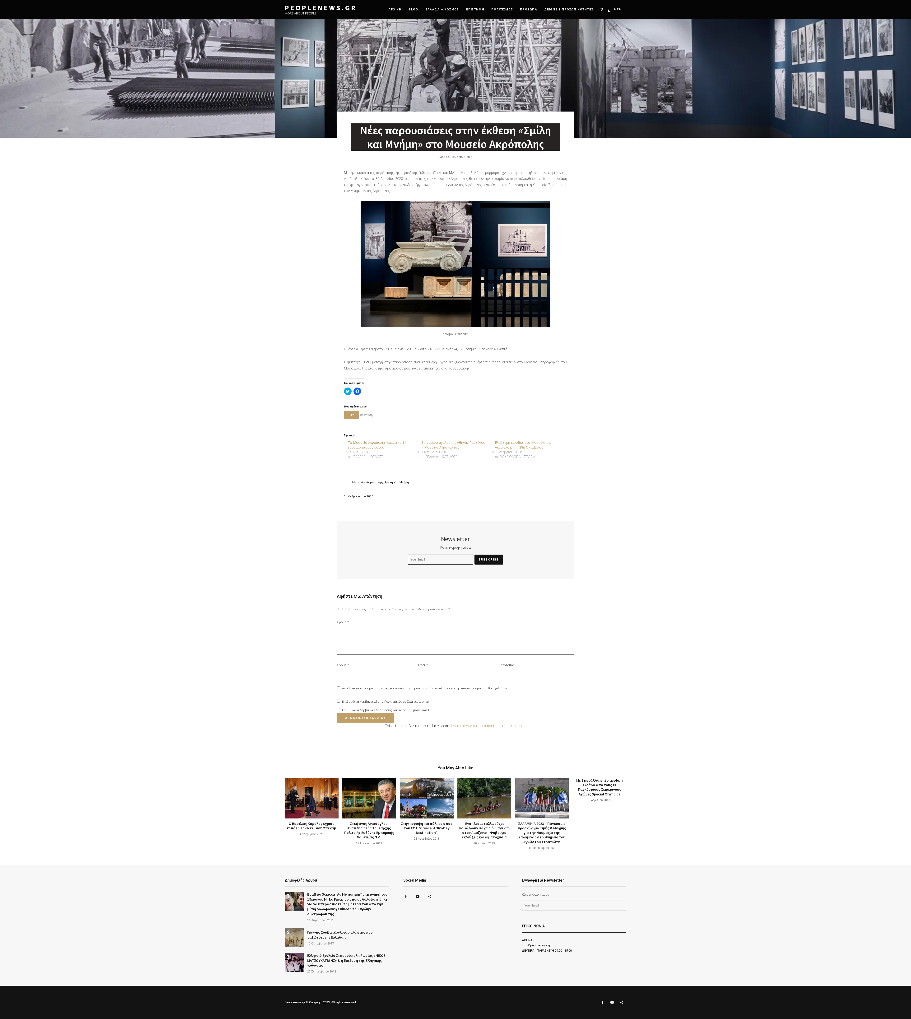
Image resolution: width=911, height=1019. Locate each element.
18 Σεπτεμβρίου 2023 (541, 848)
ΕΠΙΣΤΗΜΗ (475, 9)
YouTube (417, 896)
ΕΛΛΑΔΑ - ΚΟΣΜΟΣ (452, 157)
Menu (619, 9)
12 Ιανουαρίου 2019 (369, 843)
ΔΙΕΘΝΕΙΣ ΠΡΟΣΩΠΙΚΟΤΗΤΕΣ (568, 9)
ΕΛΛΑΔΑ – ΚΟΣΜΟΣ (442, 9)
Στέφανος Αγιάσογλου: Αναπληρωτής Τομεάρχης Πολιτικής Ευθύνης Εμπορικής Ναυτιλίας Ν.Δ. (369, 830)
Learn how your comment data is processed (488, 725)
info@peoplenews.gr (536, 945)
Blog (413, 9)
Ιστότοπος (507, 665)
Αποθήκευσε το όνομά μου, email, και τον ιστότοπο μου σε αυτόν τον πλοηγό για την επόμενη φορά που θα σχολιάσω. (425, 688)
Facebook (405, 896)
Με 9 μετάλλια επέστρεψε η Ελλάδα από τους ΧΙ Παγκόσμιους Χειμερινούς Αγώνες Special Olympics (599, 787)
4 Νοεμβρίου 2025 (311, 834)
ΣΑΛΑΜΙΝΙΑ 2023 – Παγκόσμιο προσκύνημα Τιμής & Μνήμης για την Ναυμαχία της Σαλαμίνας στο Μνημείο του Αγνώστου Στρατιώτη (541, 832)
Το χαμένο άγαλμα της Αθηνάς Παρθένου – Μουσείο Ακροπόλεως (453, 444)
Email (423, 665)
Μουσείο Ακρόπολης (367, 482)
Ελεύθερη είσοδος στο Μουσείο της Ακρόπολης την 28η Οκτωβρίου (523, 444)
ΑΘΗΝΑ (527, 940)
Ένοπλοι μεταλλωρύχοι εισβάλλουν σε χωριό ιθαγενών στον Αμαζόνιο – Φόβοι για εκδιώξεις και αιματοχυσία (484, 830)
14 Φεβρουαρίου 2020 (358, 496)
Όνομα (343, 665)
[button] (455, 264)
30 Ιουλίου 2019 (484, 843)
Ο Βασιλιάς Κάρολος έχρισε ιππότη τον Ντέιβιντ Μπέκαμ (311, 825)
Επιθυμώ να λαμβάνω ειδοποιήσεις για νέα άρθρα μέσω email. (386, 710)
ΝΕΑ (470, 157)
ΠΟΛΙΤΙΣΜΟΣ (502, 9)
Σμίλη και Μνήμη (397, 482)
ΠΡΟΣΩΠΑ (528, 9)
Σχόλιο (343, 622)
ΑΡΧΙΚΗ (395, 9)
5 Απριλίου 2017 (599, 800)
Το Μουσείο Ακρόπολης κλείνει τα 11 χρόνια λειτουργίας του (377, 444)
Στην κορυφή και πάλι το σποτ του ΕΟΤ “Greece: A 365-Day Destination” (426, 828)
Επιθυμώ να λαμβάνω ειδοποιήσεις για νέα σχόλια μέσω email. (386, 701)
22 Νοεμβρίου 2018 (427, 838)
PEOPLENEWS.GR (321, 8)
